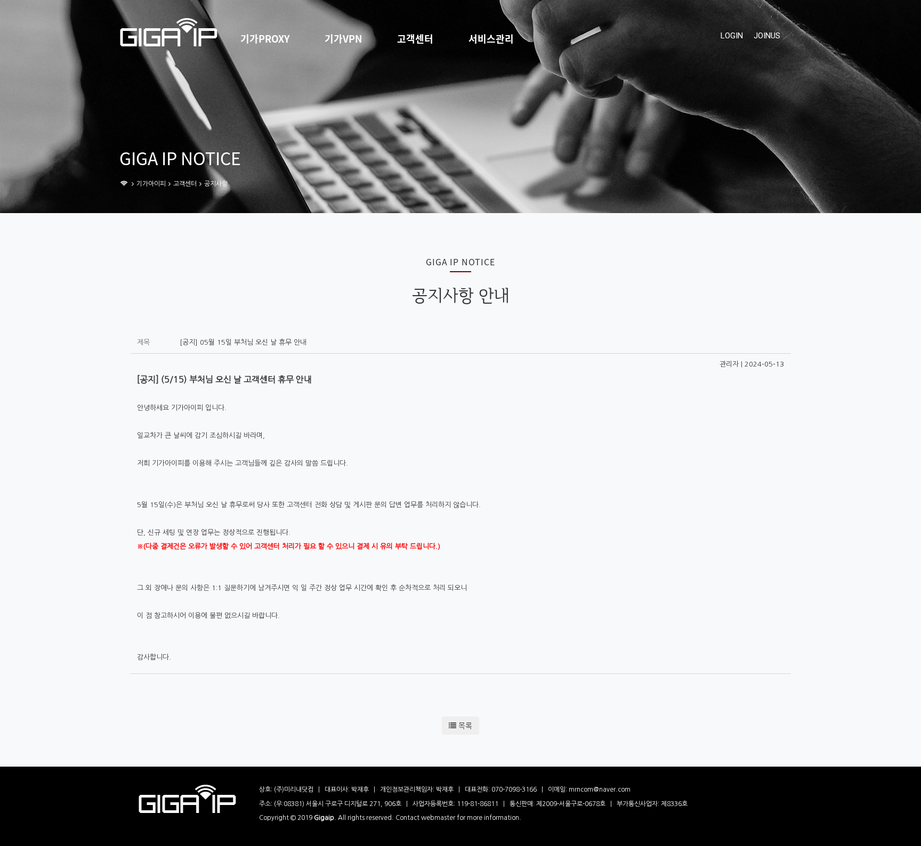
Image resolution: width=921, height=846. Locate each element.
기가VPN (343, 39)
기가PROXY (264, 39)
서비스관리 (491, 39)
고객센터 (415, 39)
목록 (464, 725)
